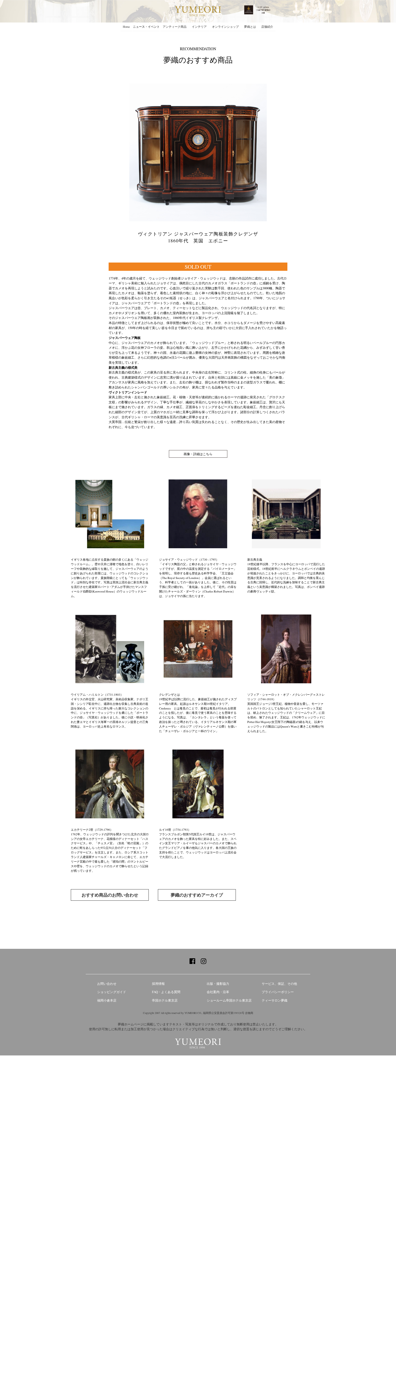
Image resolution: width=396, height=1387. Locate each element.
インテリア (199, 27)
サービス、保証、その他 (279, 983)
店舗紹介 (267, 27)
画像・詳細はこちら (198, 454)
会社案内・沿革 (218, 992)
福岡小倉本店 (106, 1000)
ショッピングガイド (111, 992)
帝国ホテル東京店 (165, 1000)
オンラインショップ (225, 27)
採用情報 (158, 983)
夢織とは (250, 27)
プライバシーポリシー (278, 992)
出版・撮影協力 (218, 983)
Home (126, 27)
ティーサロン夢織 (274, 1000)
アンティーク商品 (175, 27)
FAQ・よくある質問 (166, 992)
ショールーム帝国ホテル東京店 (229, 1000)
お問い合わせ (106, 983)
